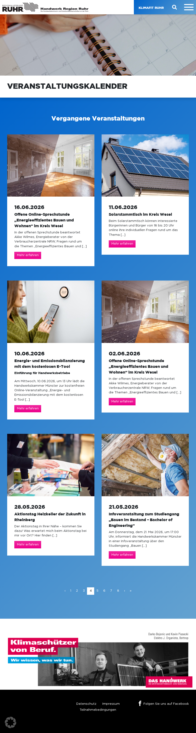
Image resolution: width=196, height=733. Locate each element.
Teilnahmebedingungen (98, 709)
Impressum (111, 703)
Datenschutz (86, 703)
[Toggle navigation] (189, 7)
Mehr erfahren (28, 255)
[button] (10, 722)
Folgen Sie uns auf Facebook (166, 703)
